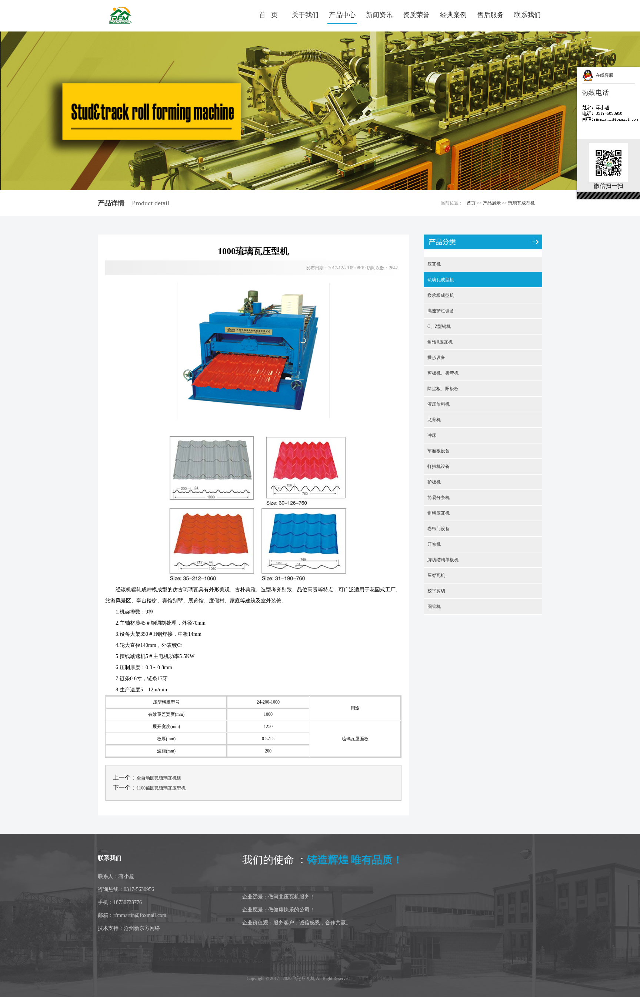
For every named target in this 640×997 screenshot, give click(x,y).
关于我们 (305, 15)
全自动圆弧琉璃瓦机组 (159, 778)
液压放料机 (438, 404)
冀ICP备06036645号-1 (373, 978)
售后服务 (490, 15)
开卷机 (434, 544)
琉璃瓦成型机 (521, 203)
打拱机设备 (438, 466)
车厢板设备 (438, 450)
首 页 (268, 15)
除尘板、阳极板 (443, 388)
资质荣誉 (416, 15)
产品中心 (342, 15)
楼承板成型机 (440, 295)
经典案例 (453, 15)
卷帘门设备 (438, 528)
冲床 (431, 435)
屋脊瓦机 (436, 575)
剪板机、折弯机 (443, 373)
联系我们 (527, 15)
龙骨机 (434, 419)
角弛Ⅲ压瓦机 (440, 342)
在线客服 (603, 75)
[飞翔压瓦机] (140, 16)
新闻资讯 (379, 15)
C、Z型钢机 (439, 326)
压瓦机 (434, 264)
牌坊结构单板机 (443, 559)
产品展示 (492, 203)
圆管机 (434, 606)
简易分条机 (438, 497)
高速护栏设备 (440, 310)
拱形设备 (436, 357)
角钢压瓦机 (438, 513)
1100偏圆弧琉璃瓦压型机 (161, 788)
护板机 (434, 482)
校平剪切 (436, 591)
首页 (471, 203)
